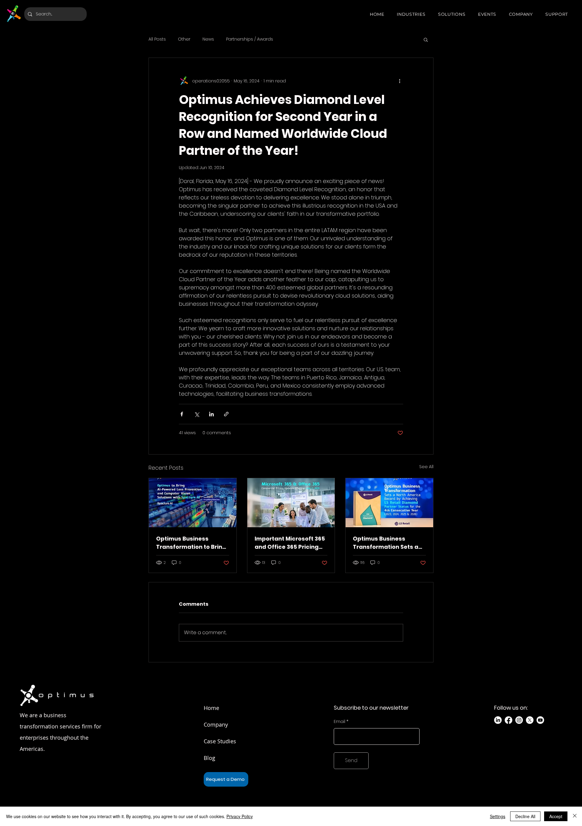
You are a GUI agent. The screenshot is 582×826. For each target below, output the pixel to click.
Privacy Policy (239, 816)
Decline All (525, 816)
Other (184, 39)
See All (426, 467)
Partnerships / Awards (249, 39)
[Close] (574, 816)
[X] (530, 720)
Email (339, 721)
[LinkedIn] (498, 720)
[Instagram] (519, 720)
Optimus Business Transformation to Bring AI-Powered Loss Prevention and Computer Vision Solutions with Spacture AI (191, 543)
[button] (411, 14)
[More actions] (399, 81)
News (208, 39)
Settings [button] (497, 816)
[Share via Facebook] (182, 414)
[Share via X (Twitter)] (196, 414)
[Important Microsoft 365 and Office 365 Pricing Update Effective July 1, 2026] (291, 502)
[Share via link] (226, 414)
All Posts (157, 39)
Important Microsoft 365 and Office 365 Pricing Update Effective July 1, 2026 (290, 543)
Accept (555, 816)
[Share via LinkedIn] (211, 414)
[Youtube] (540, 720)
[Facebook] (508, 720)
